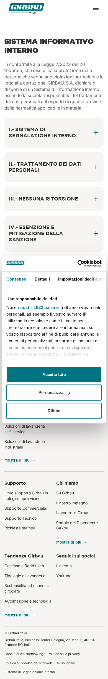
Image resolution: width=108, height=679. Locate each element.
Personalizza (50, 392)
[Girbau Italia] (26, 8)
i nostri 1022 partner (39, 307)
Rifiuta (54, 410)
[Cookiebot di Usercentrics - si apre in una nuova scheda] (78, 263)
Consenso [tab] (16, 278)
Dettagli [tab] (42, 278)
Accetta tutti (54, 374)
